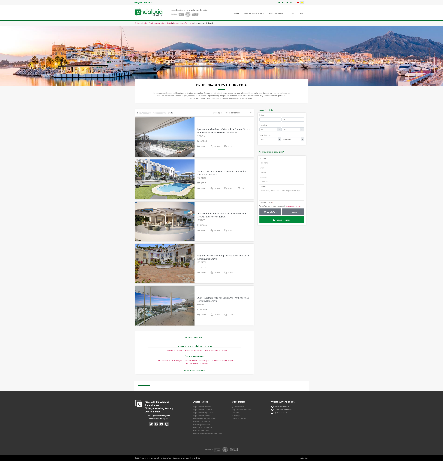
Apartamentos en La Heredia (216, 350)
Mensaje (262, 187)
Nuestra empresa (276, 13)
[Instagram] (291, 2)
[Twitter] (282, 2)
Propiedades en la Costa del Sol (160, 23)
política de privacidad (293, 206)
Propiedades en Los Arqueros (223, 360)
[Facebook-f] (278, 2)
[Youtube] (161, 424)
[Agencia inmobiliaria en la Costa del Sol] (148, 12)
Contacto (291, 13)
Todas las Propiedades (252, 13)
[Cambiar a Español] (302, 2)
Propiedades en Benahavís (183, 23)
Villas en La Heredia (174, 350)
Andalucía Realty (141, 23)
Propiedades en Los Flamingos (170, 360)
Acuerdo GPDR (265, 203)
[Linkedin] (287, 2)
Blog (301, 13)
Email (261, 168)
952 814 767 (143, 2)
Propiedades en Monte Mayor (197, 360)
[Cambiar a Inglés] (298, 2)
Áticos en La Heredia (193, 350)
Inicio (236, 13)
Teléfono (262, 177)
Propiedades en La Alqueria (197, 363)
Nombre (262, 158)
